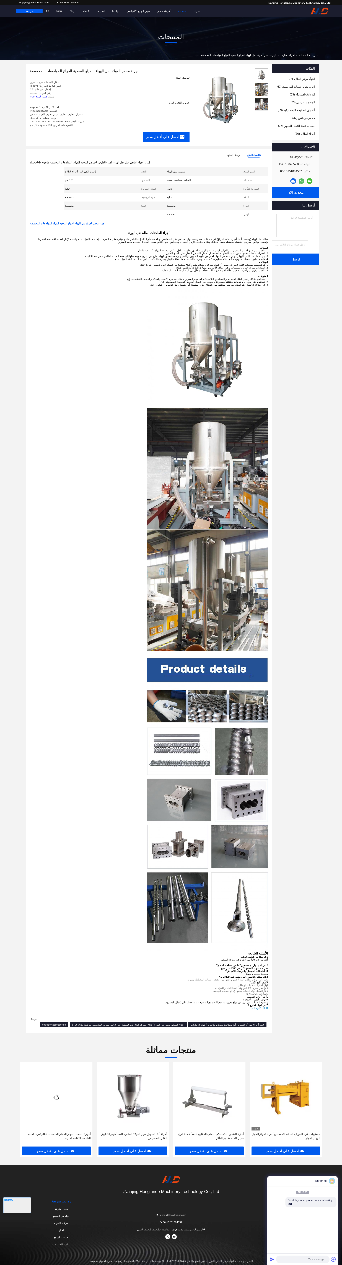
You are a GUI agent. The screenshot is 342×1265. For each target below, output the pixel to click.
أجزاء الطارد (288, 55)
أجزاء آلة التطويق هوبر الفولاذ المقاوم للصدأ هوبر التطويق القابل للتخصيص (210, 1136)
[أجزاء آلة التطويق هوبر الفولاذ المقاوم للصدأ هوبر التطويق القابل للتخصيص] (209, 1097)
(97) (301, 78)
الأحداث (86, 11)
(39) (296, 110)
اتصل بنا (101, 11)
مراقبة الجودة (61, 1223)
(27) (296, 125)
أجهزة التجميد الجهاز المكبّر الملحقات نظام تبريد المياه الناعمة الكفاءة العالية (136, 1136)
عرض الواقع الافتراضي (139, 11)
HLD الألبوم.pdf (260, 1008)
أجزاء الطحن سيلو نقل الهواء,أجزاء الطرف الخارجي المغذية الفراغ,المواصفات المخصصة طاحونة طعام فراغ (128, 1024)
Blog (71, 11)
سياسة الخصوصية (61, 1244)
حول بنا (116, 11)
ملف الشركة (61, 1208)
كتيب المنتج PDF (38, 96)
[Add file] (333, 1259)
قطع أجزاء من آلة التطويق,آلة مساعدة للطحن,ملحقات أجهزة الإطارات (227, 1024)
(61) (295, 86)
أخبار (61, 1230)
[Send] (272, 1259)
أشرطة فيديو (164, 11)
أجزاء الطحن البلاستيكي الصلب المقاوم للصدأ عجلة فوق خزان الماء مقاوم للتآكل (287, 1136)
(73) (303, 102)
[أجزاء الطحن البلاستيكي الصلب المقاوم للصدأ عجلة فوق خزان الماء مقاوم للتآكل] (286, 1097)
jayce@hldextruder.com (35, 2)
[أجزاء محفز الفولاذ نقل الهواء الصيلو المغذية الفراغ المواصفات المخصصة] (221, 98)
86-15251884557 (69, 2)
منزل (197, 11)
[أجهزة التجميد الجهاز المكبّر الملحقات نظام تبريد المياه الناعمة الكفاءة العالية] (133, 1097)
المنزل (315, 55)
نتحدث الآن (295, 192)
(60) (305, 133)
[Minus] (272, 1181)
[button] (315, 1105)
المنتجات (182, 11)
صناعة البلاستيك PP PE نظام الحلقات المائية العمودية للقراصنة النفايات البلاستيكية (59, 1136)
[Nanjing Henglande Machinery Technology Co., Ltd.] (319, 11)
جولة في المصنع (61, 1216)
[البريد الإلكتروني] (293, 181)
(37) (303, 118)
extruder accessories (54, 1024)
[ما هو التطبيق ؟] (301, 181)
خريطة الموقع (61, 1237)
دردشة (29, 11)
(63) (302, 94)
